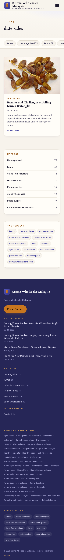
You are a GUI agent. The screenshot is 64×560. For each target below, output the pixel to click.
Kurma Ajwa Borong (12, 465)
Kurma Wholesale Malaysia (32, 207)
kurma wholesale (27, 231)
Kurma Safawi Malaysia (14, 478)
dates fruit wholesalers (19, 237)
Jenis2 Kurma (10, 457)
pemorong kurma (38, 495)
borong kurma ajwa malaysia (28, 435)
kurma (48, 43)
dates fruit (8, 440)
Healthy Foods (32, 180)
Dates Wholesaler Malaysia (39, 444)
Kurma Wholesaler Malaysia (21, 262)
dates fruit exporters (32, 173)
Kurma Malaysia (46, 231)
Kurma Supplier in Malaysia (15, 483)
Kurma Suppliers (37, 483)
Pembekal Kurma (26, 491)
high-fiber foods (45, 453)
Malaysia (45, 243)
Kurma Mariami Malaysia (41, 470)
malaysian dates (47, 249)
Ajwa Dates (9, 435)
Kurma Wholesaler (38, 487)
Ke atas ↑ (8, 555)
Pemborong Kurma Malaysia (16, 495)
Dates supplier (32, 200)
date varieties (29, 249)
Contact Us (9, 414)
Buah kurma (48, 435)
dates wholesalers (32, 194)
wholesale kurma (48, 500)
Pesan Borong (15, 309)
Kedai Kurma (35, 457)
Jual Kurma (23, 457)
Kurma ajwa (38, 461)
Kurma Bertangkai (52, 465)
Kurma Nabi (9, 474)
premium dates (15, 256)
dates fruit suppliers (17, 243)
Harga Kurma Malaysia (45, 448)
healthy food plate (12, 453)
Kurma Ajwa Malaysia (32, 465)
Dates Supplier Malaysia (14, 444)
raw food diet (54, 495)
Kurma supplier (32, 187)
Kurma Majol (22, 470)
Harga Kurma (28, 448)
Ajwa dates (14, 249)
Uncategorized (29, 43)
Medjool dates (10, 491)
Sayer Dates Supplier (13, 500)
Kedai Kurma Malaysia (13, 461)
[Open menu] (57, 5)
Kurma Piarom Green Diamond (29, 474)
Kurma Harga (9, 470)
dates (34, 243)
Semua (9, 43)
